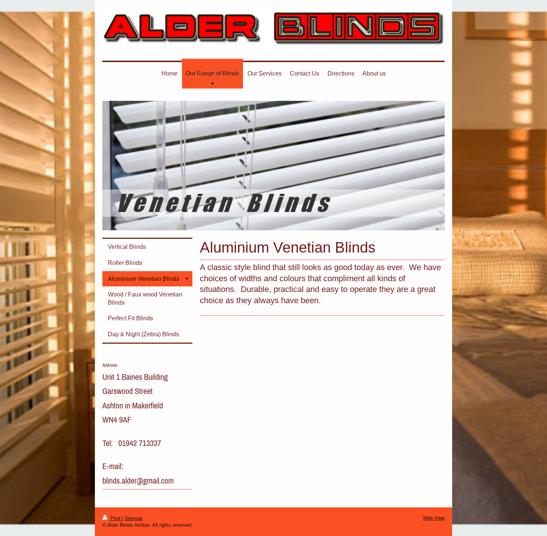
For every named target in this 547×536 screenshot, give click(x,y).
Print (115, 518)
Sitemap (134, 518)
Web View (434, 518)
